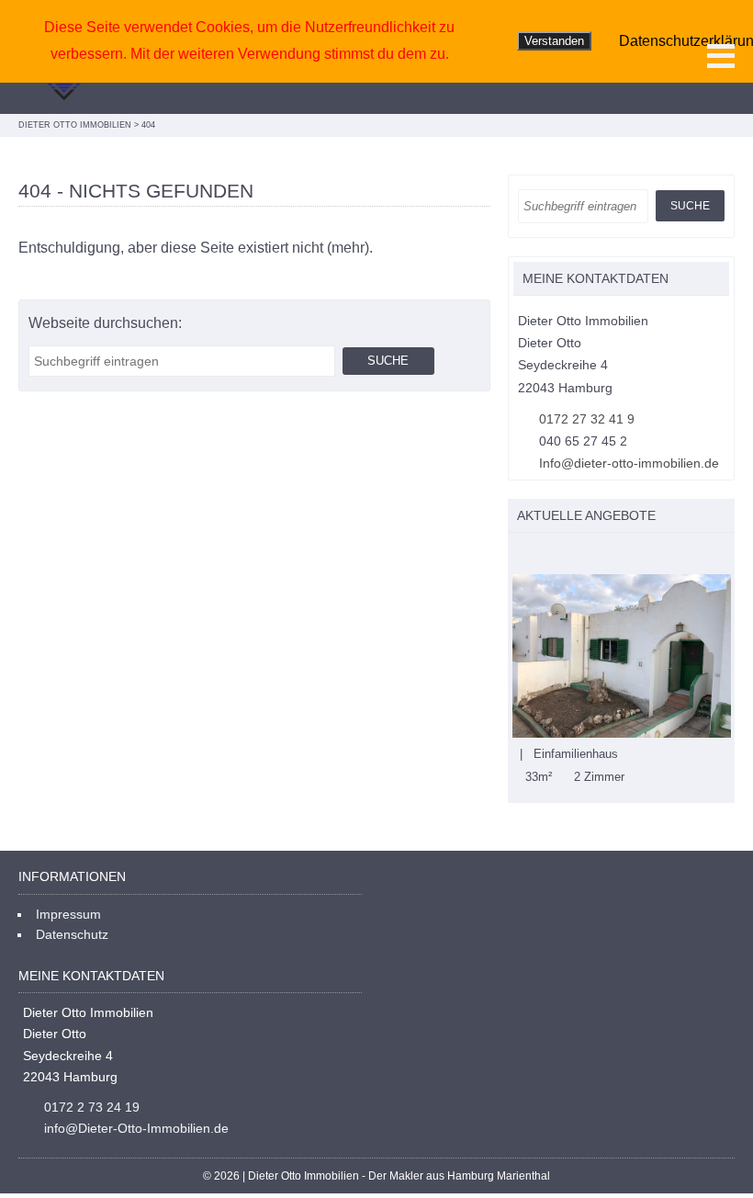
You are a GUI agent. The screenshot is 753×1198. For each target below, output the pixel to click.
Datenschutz (72, 934)
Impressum (68, 914)
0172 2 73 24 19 (92, 1107)
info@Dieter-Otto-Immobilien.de (136, 1128)
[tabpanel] (622, 680)
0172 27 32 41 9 (587, 419)
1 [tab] (517, 554)
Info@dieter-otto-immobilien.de (629, 463)
